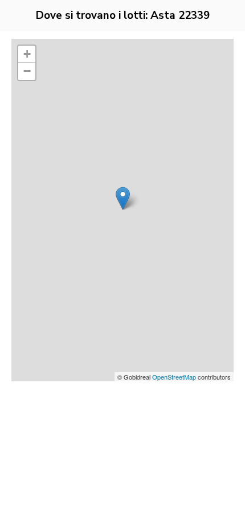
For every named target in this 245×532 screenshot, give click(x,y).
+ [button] (27, 54)
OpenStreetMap (174, 376)
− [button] (27, 71)
